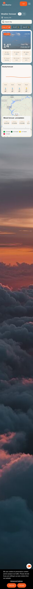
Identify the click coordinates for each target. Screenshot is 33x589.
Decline (11, 585)
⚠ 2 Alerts (6, 34)
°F (24, 14)
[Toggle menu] (29, 3)
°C (19, 14)
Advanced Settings (16, 581)
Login (23, 3)
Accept (21, 585)
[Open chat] (29, 566)
